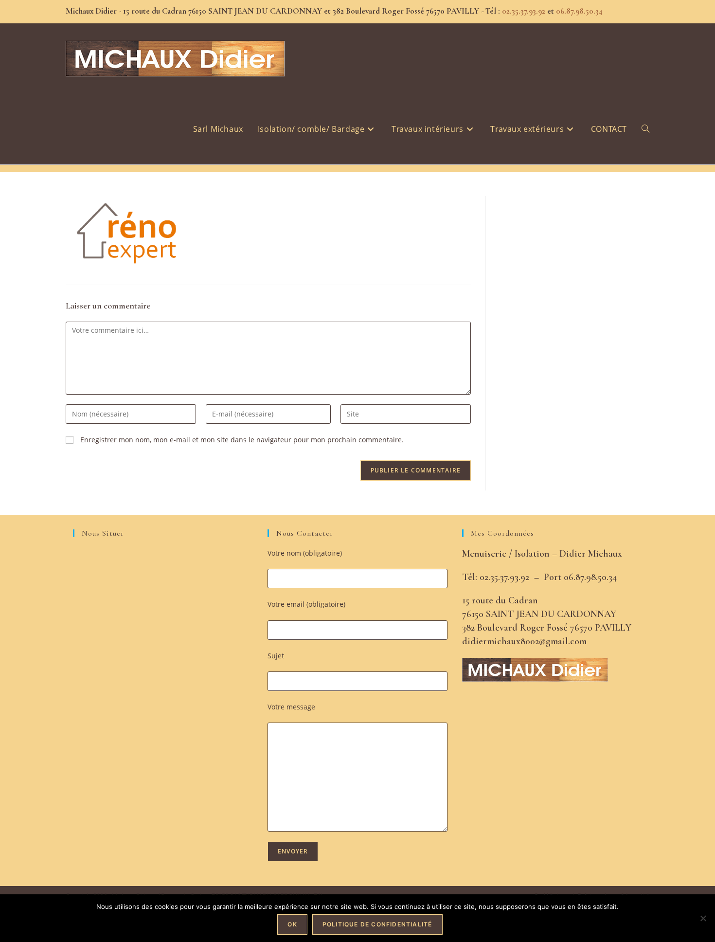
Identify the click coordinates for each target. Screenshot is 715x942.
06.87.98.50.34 (579, 11)
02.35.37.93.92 (522, 11)
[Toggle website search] (645, 129)
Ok (292, 924)
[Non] (703, 918)
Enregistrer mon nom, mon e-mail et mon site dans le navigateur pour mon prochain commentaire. (242, 439)
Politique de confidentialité (377, 924)
